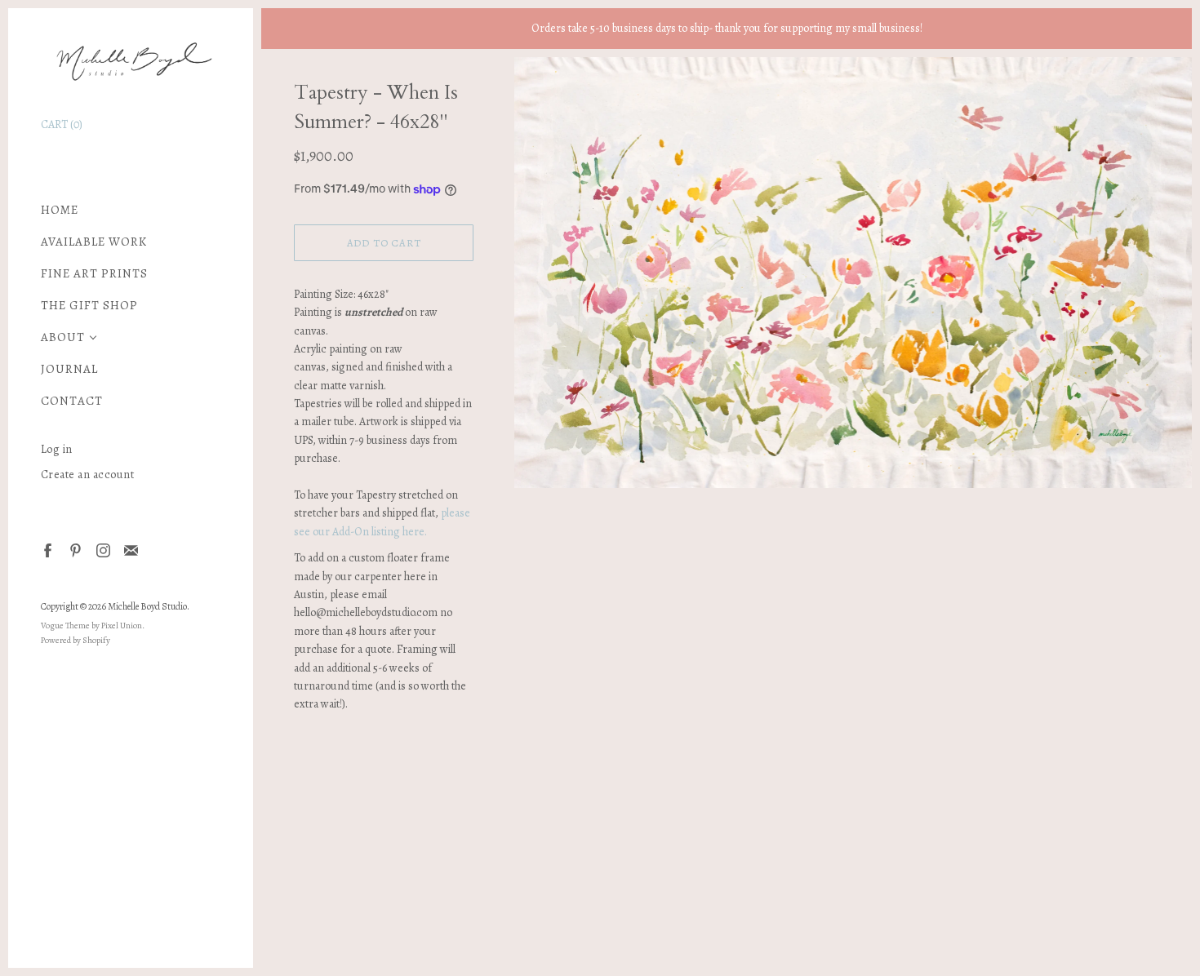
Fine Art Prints (94, 274)
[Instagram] (102, 550)
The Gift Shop (89, 305)
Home (59, 210)
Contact (72, 401)
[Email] (130, 550)
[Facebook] (47, 550)
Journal (69, 369)
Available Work (94, 242)
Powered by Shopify (75, 640)
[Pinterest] (75, 550)
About (63, 337)
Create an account (88, 474)
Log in (57, 449)
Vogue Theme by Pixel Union (91, 625)
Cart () (61, 124)
